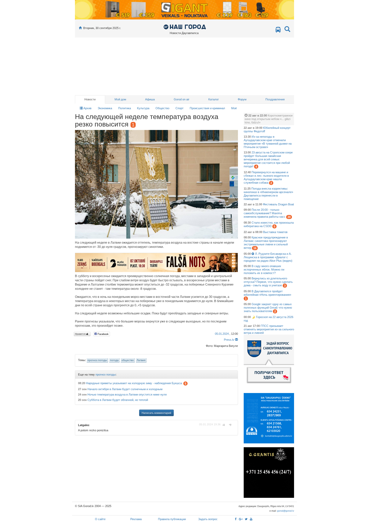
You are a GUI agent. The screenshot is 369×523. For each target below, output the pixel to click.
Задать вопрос (208, 519)
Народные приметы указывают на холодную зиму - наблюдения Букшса (134, 383)
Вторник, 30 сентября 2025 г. (102, 28)
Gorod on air (181, 99)
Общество (162, 108)
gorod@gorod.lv (285, 511)
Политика (124, 108)
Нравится (80, 334)
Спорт (179, 108)
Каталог (213, 99)
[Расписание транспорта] (278, 30)
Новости (90, 99)
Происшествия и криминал (207, 108)
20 (289, 217)
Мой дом (120, 99)
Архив (87, 108)
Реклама (136, 519)
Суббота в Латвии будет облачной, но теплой (117, 399)
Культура (143, 108)
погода (114, 360)
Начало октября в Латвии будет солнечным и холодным (124, 389)
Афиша (150, 99)
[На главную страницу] (80, 28)
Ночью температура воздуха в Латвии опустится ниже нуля (127, 394)
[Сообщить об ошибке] (236, 339)
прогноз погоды (97, 360)
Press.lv (229, 339)
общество (127, 360)
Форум (242, 99)
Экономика (105, 108)
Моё (234, 108)
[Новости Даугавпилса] (184, 26)
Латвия (141, 360)
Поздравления (275, 99)
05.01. (222, 333)
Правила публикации (172, 519)
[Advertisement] (184, 66)
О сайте (100, 519)
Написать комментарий (156, 412)
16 (254, 248)
